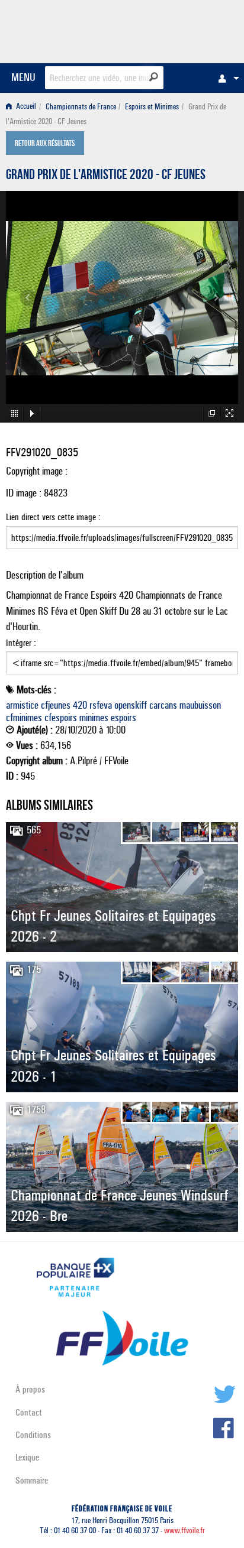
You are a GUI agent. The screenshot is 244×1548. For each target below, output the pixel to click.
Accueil (25, 107)
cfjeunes (55, 705)
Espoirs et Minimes (152, 107)
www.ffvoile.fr (184, 1531)
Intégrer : (21, 642)
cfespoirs (60, 717)
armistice (22, 705)
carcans (163, 705)
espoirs (123, 717)
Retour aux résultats (45, 144)
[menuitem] (225, 78)
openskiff (130, 705)
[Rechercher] (153, 77)
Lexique (27, 1457)
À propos (30, 1389)
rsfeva (100, 705)
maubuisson (200, 705)
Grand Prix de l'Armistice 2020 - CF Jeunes (106, 176)
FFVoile (182, 29)
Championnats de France (81, 107)
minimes (93, 717)
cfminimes (24, 717)
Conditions (33, 1434)
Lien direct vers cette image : (53, 517)
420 (80, 705)
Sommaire (31, 1480)
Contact (28, 1412)
